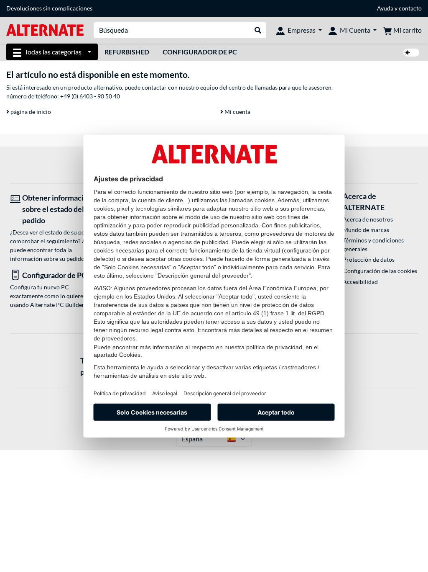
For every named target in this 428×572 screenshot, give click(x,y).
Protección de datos (369, 259)
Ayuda (385, 8)
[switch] (411, 53)
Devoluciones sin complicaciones (49, 8)
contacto (410, 8)
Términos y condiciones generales (373, 245)
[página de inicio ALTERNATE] (45, 29)
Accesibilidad (360, 281)
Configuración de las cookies (380, 270)
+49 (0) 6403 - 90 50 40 (90, 96)
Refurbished (126, 52)
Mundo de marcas (366, 229)
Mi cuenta (236, 111)
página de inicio (30, 111)
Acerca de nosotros (368, 219)
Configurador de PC (200, 52)
